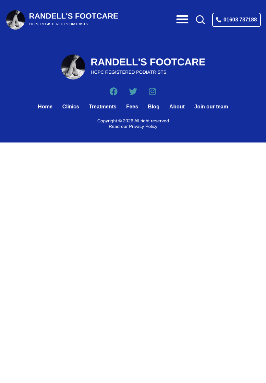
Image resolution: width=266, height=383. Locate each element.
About (177, 106)
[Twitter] (133, 91)
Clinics (70, 106)
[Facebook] (114, 91)
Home (45, 106)
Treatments (102, 106)
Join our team (211, 106)
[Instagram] (153, 91)
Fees (132, 106)
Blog (154, 106)
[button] (182, 19)
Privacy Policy (143, 126)
